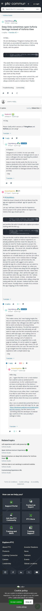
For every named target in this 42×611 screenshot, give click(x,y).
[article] (21, 126)
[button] (2, 4)
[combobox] (21, 9)
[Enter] (3, 9)
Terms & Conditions (10, 482)
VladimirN (8, 114)
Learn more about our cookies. (23, 597)
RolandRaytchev (10, 191)
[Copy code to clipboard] (36, 54)
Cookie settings (24, 482)
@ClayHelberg (9, 197)
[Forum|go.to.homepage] (13, 4)
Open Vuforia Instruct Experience (13, 450)
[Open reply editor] (21, 101)
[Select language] (28, 4)
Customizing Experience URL (12, 470)
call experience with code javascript (14, 444)
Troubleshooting (8, 88)
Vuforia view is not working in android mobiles (18, 464)
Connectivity (20, 88)
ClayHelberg (9, 21)
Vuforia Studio (7, 15)
